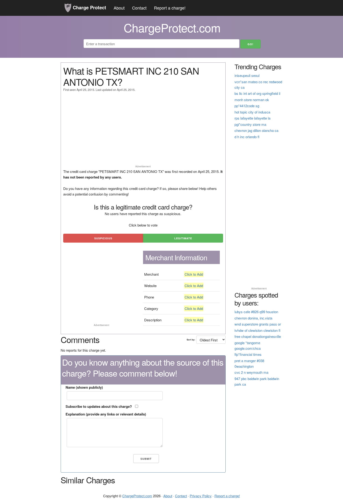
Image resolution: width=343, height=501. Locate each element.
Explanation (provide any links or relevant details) (106, 414)
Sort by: (191, 339)
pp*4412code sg (246, 105)
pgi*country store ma (250, 124)
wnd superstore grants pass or (257, 324)
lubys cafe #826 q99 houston (256, 311)
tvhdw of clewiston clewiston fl (257, 330)
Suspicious (103, 238)
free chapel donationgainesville (257, 336)
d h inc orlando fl (246, 136)
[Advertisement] (143, 130)
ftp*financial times (248, 354)
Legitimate (183, 238)
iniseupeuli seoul (246, 75)
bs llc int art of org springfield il (257, 93)
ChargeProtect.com (137, 495)
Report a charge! (170, 8)
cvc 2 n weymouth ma (251, 372)
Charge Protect (88, 7)
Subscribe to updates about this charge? (99, 406)
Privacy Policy (201, 495)
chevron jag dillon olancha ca (256, 130)
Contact (139, 8)
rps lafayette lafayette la (252, 118)
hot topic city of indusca (252, 112)
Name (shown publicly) (84, 387)
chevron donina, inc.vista (253, 318)
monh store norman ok (251, 99)
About (119, 8)
